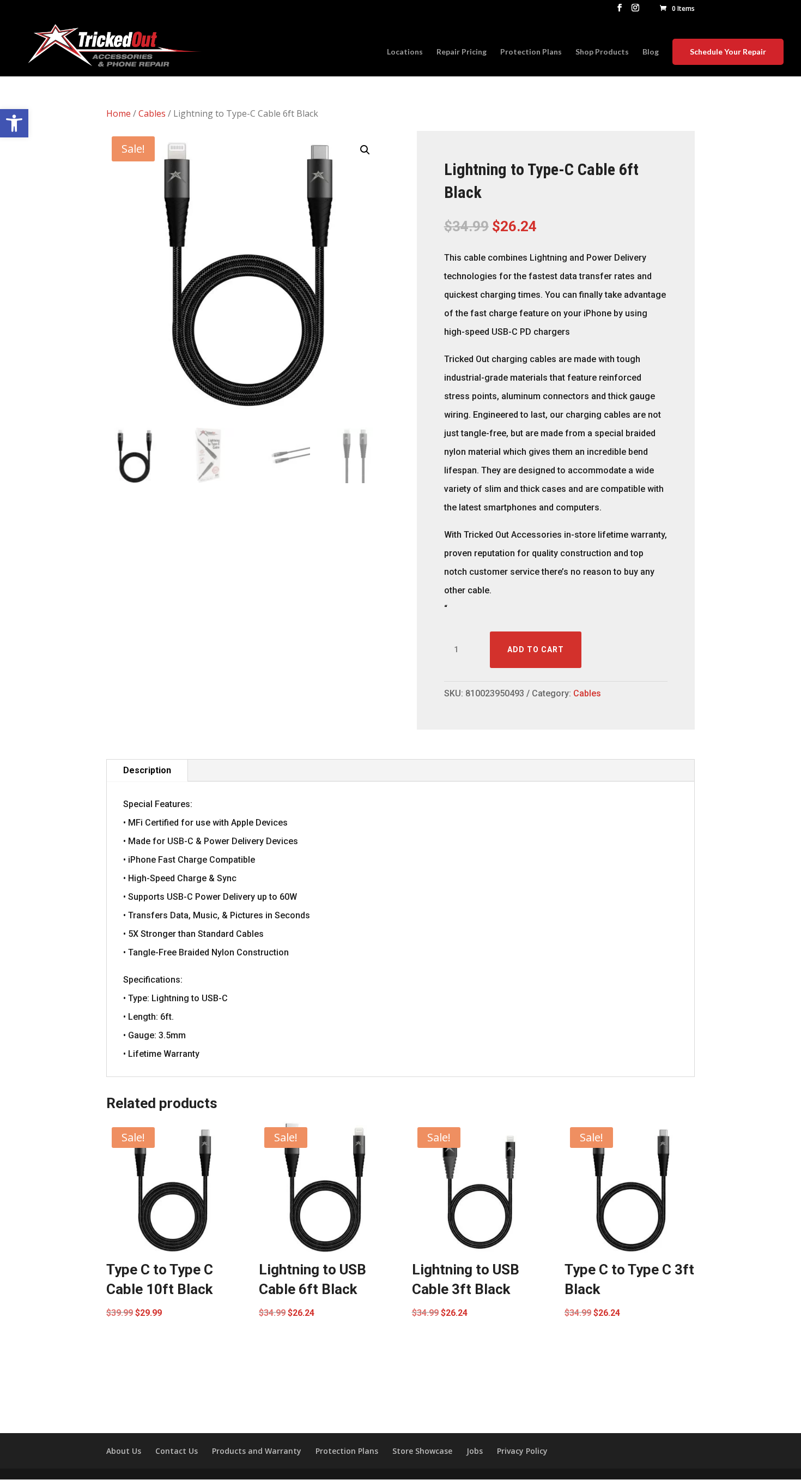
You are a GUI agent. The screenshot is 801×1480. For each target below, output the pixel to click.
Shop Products (602, 52)
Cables (152, 113)
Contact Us (176, 1451)
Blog (650, 52)
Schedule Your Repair (728, 51)
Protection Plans (531, 52)
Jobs (474, 1451)
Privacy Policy (522, 1451)
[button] (14, 123)
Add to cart (535, 649)
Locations (405, 52)
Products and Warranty (256, 1451)
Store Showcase (422, 1451)
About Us (123, 1451)
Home (118, 113)
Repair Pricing (461, 52)
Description (147, 770)
